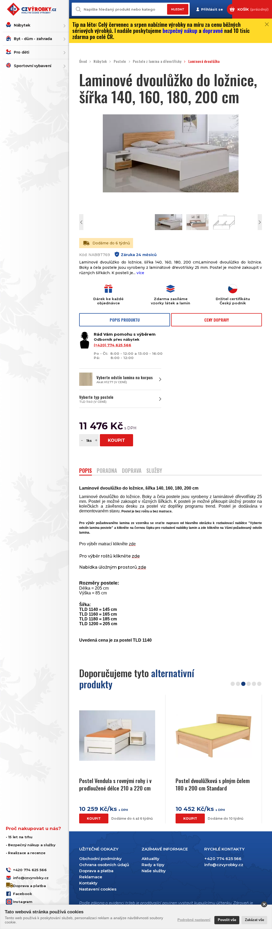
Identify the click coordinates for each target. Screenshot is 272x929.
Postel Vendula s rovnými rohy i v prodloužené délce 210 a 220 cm (115, 784)
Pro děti (21, 52)
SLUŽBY (154, 471)
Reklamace (90, 876)
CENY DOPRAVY (216, 320)
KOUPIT (116, 440)
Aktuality (150, 858)
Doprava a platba (29, 886)
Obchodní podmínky (100, 858)
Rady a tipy (153, 864)
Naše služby (154, 870)
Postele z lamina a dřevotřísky (157, 61)
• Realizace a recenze (25, 853)
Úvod (83, 61)
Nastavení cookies (97, 889)
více (140, 272)
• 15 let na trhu (19, 837)
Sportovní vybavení (32, 65)
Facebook (22, 894)
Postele (120, 61)
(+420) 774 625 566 (112, 345)
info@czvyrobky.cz (31, 878)
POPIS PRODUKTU (125, 320)
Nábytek (22, 25)
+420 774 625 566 (30, 870)
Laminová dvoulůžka (204, 61)
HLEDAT (177, 9)
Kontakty (88, 882)
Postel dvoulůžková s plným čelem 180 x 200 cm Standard (213, 784)
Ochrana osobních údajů (104, 864)
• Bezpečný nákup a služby (31, 845)
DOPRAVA (132, 471)
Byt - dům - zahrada (33, 38)
